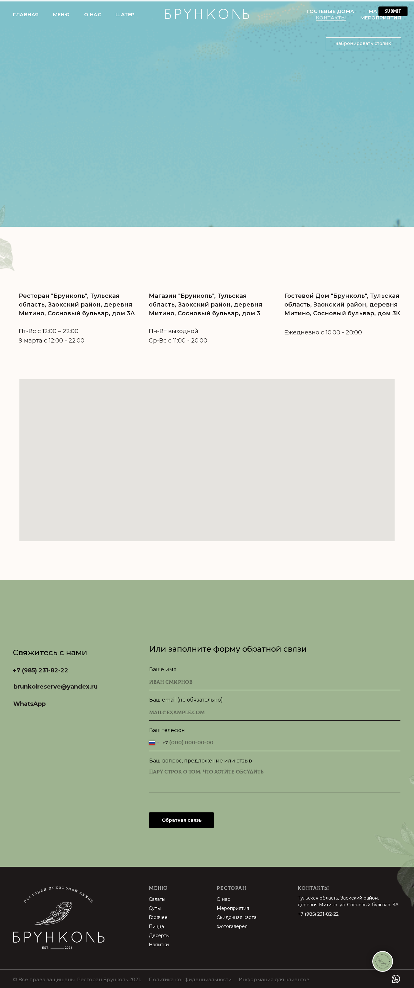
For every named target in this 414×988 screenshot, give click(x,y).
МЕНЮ (61, 14)
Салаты (157, 899)
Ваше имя (163, 669)
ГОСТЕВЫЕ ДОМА (330, 11)
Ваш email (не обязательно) (186, 700)
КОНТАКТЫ (331, 18)
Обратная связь (182, 820)
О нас (223, 899)
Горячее (158, 917)
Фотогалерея (232, 926)
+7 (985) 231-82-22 (318, 914)
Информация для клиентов (274, 979)
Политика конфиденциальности (190, 979)
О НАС (93, 14)
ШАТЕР (125, 14)
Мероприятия (233, 908)
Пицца (156, 926)
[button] (363, 43)
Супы (155, 908)
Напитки (159, 944)
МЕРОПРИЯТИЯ (380, 18)
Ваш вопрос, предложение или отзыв (200, 761)
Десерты (159, 935)
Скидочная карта (236, 917)
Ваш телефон (167, 730)
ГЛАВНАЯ (26, 14)
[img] (59, 918)
